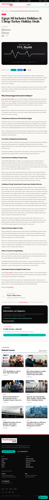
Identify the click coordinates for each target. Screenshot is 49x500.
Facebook (20, 69)
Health (3, 460)
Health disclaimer (29, 466)
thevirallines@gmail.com (7, 482)
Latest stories (4, 458)
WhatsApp (13, 69)
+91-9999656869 (5, 481)
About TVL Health (29, 458)
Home (3, 11)
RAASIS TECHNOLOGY (43, 495)
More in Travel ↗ (43, 350)
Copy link (29, 69)
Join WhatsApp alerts (8, 451)
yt (12, 492)
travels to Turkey (9, 272)
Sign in (28, 4)
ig (9, 492)
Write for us (28, 462)
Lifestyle (3, 462)
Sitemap (15, 488)
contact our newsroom (23, 302)
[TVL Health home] (7, 4)
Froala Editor (10, 287)
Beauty (3, 464)
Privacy (3, 488)
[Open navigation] (46, 4)
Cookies (10, 488)
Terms (7, 488)
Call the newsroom (22, 451)
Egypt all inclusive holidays (8, 99)
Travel (7, 11)
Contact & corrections (30, 460)
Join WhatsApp (24, 335)
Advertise (28, 464)
